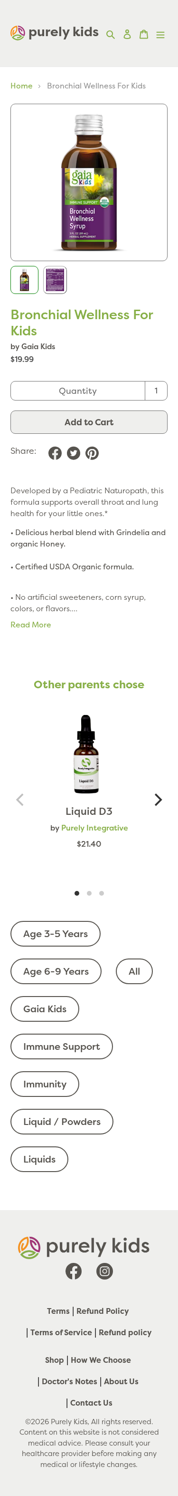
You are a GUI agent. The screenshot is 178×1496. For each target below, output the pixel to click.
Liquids (39, 1159)
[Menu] (160, 33)
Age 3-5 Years (55, 933)
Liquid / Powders (62, 1121)
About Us (121, 1381)
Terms (58, 1311)
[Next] (157, 799)
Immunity (44, 1083)
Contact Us (91, 1403)
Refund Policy (102, 1311)
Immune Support (61, 1046)
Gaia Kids (44, 1008)
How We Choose (101, 1360)
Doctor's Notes (69, 1381)
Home (21, 85)
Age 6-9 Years (56, 971)
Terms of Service (61, 1332)
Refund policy (125, 1332)
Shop (54, 1360)
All (134, 971)
